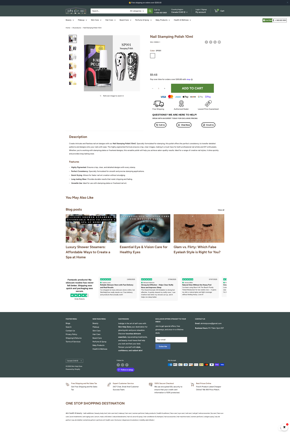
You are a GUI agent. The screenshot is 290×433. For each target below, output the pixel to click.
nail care (188, 413)
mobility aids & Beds (146, 420)
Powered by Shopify (73, 369)
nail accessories (204, 413)
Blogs (68, 323)
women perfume (138, 413)
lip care (213, 413)
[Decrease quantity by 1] (152, 88)
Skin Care (95, 20)
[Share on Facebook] (206, 42)
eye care (181, 413)
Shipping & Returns (73, 338)
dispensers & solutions (130, 420)
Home (68, 28)
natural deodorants (119, 417)
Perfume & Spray (142, 20)
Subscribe (163, 346)
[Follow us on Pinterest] (126, 364)
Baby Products (161, 20)
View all (221, 210)
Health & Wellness (181, 20)
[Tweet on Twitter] (215, 42)
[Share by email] (219, 42)
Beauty (68, 20)
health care (110, 420)
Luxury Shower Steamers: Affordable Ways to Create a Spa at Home (88, 252)
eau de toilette (77, 420)
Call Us (162, 125)
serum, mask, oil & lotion (103, 417)
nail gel (195, 413)
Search (68, 327)
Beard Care (124, 20)
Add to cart (192, 88)
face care (173, 413)
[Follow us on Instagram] (122, 364)
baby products (150, 413)
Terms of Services (73, 342)
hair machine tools (183, 417)
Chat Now (185, 125)
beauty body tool (101, 413)
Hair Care (109, 20)
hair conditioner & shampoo (153, 417)
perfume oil (101, 420)
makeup (121, 413)
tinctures (118, 420)
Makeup (81, 20)
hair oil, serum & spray (135, 417)
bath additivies (88, 413)
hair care (128, 413)
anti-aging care (88, 417)
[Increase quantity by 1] (164, 88)
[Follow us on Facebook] (118, 364)
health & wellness (163, 413)
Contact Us (70, 331)
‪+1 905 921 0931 (280, 20)
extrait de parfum (89, 420)
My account (201, 12)
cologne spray (209, 417)
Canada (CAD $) (72, 361)
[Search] (150, 10)
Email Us (210, 125)
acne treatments (76, 417)
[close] (287, 2)
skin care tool (112, 413)
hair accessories (170, 417)
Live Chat (268, 20)
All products (76, 28)
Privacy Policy (71, 334)
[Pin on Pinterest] (210, 42)
